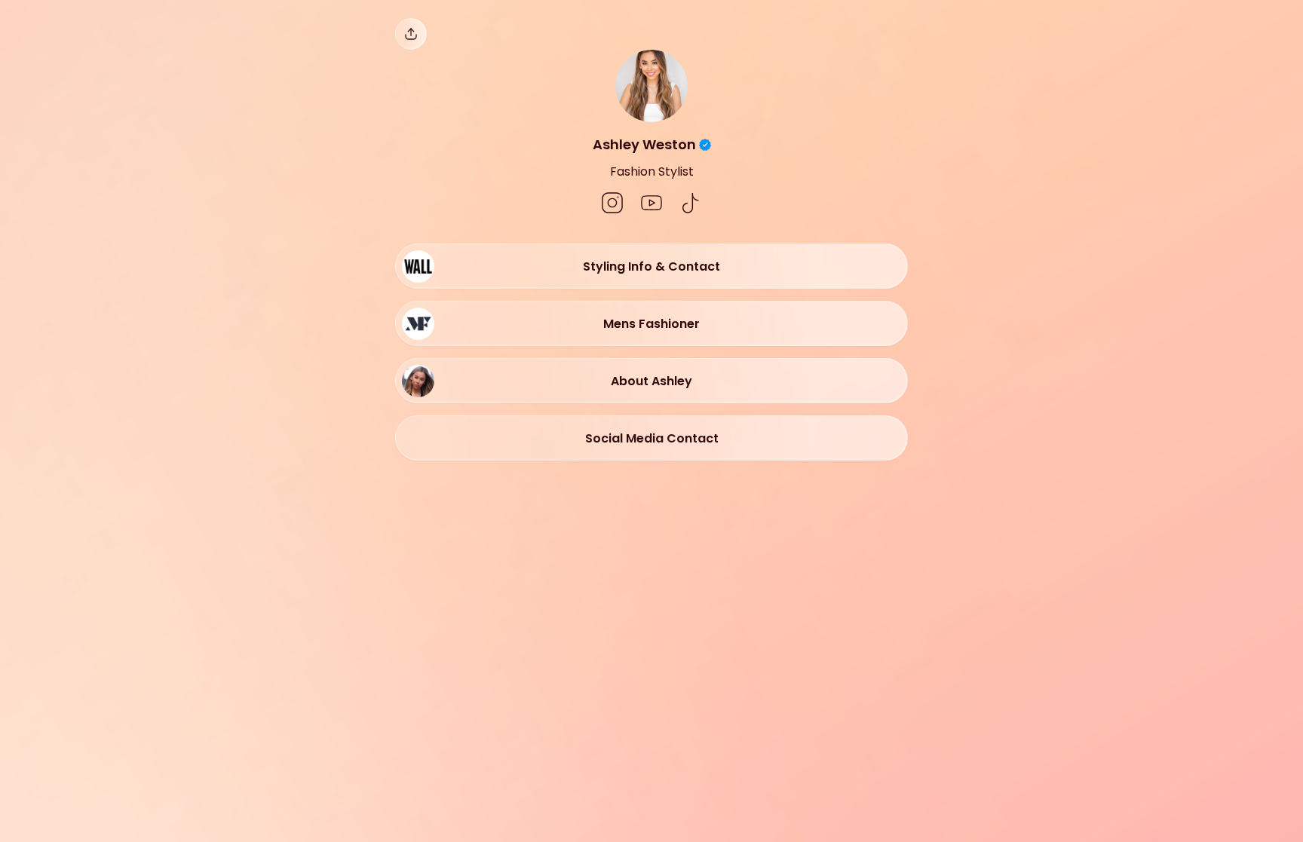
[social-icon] (612, 204)
